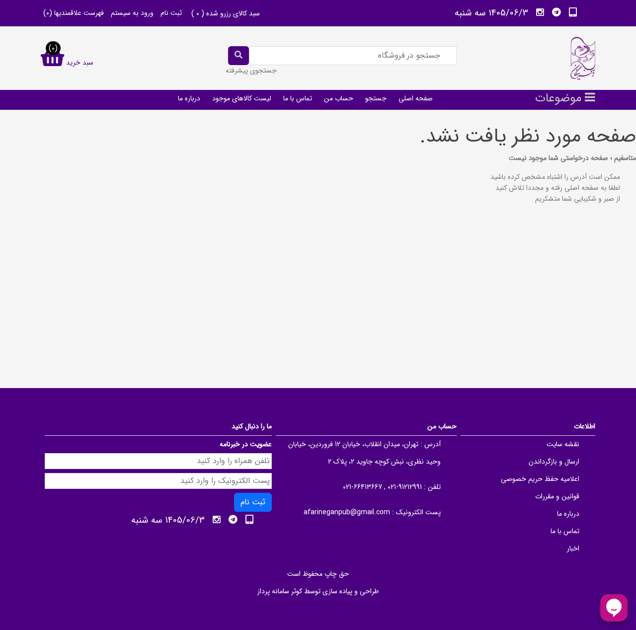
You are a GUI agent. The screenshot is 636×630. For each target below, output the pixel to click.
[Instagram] (540, 12)
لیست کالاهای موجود (241, 98)
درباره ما (189, 98)
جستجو (376, 98)
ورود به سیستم (132, 12)
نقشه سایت (563, 444)
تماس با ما (297, 98)
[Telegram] (556, 12)
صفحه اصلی (415, 98)
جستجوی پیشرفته (251, 70)
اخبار (573, 548)
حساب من (338, 98)
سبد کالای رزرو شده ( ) (225, 13)
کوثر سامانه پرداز (279, 591)
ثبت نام (171, 12)
